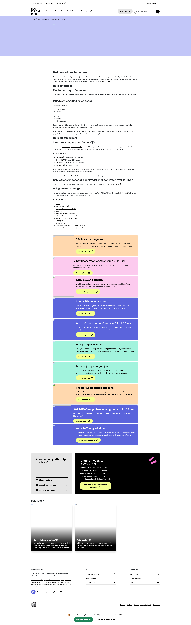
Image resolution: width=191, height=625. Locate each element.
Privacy (132, 582)
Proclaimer (156, 605)
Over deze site (134, 574)
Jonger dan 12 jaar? (92, 582)
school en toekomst (50, 585)
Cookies (129, 605)
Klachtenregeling (135, 578)
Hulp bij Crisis (49, 3)
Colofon (122, 605)
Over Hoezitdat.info (36, 3)
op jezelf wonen (36, 587)
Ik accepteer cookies (83, 620)
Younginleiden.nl (62, 206)
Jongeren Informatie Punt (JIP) (66, 209)
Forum (48, 11)
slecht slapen (52, 582)
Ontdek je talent (61, 223)
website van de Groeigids (112, 184)
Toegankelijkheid (145, 605)
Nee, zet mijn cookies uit (106, 620)
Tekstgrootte (151, 3)
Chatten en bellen (46, 480)
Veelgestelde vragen (47, 490)
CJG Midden (61, 163)
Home (33, 19)
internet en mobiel (37, 585)
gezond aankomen (63, 582)
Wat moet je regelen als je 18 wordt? (67, 218)
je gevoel (47, 580)
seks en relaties (55, 580)
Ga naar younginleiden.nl (88, 440)
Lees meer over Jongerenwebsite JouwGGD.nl (96, 486)
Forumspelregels (87, 11)
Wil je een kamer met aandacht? (66, 216)
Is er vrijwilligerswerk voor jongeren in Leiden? (70, 225)
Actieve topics (58, 11)
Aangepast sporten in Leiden (65, 214)
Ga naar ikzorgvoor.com (87, 292)
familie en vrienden (37, 580)
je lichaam (38, 582)
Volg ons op (59, 3)
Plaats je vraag (125, 11)
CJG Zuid (60, 160)
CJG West (60, 157)
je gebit (44, 582)
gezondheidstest (62, 585)
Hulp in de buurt (72, 11)
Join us (58, 204)
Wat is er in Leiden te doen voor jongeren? (69, 228)
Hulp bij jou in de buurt (48, 485)
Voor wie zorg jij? (61, 211)
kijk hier (120, 615)
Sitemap (136, 605)
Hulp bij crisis (106, 81)
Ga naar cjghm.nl (86, 251)
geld (70, 585)
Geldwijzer (59, 221)
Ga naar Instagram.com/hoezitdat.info (50, 592)
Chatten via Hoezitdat (93, 574)
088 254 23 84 (70, 169)
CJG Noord (60, 165)
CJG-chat (68, 176)
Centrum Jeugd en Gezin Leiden (73, 147)
